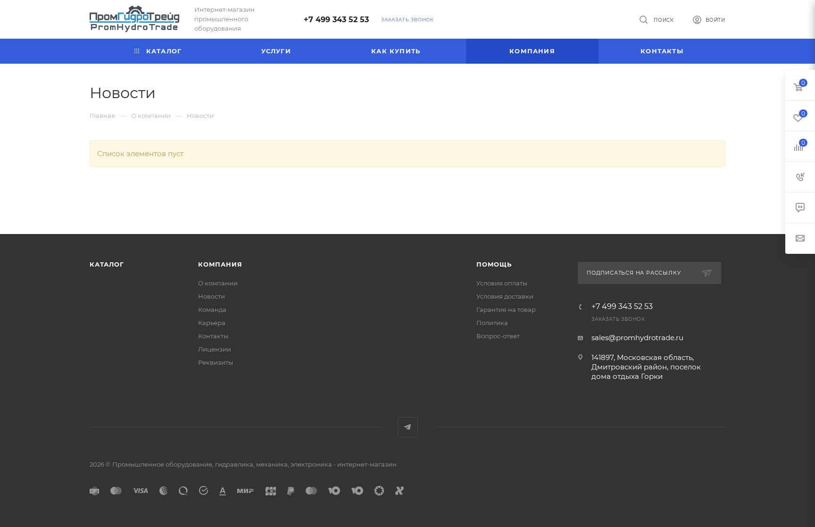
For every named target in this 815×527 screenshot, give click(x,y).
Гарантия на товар (506, 309)
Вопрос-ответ (498, 336)
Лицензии (214, 349)
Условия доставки (504, 296)
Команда (212, 309)
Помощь (494, 264)
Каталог (107, 264)
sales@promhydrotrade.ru (637, 337)
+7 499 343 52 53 (336, 19)
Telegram (408, 427)
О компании (218, 283)
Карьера (211, 322)
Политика (492, 322)
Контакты (213, 336)
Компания (220, 264)
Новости (211, 296)
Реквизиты (215, 362)
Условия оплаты (501, 283)
